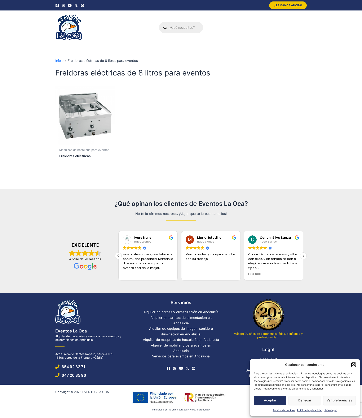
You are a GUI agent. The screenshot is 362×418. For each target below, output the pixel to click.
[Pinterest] (82, 5)
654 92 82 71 (73, 367)
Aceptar (270, 400)
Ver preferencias (339, 400)
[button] (354, 365)
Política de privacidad (309, 410)
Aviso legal (331, 410)
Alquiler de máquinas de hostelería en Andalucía (181, 340)
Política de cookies (284, 410)
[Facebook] (57, 5)
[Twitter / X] (76, 5)
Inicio (59, 60)
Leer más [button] (254, 274)
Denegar (304, 400)
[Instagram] (63, 5)
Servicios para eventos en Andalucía (181, 356)
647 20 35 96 (74, 375)
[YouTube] (70, 5)
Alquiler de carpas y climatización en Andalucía (181, 312)
